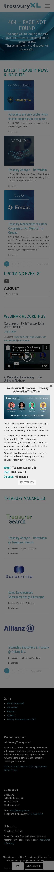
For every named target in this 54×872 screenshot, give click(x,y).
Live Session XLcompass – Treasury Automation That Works (27, 389)
